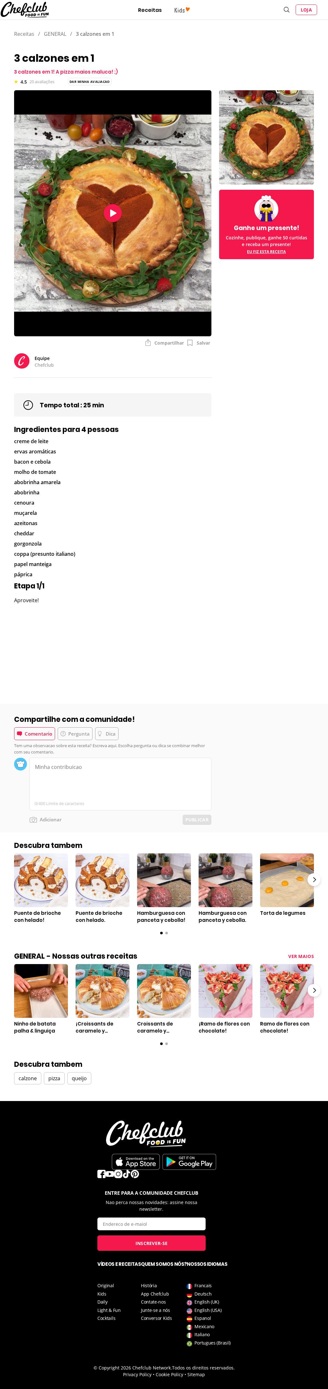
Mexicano (204, 1326)
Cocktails (106, 1318)
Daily (102, 1302)
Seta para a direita (314, 879)
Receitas (150, 10)
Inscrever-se (151, 1243)
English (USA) (207, 1310)
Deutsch (202, 1294)
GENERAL (55, 33)
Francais (203, 1285)
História (149, 1285)
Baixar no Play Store (189, 1162)
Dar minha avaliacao (90, 81)
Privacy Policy (137, 1374)
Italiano (202, 1334)
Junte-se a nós (155, 1310)
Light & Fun (109, 1310)
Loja (306, 10)
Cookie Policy (169, 1374)
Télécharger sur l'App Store (136, 1162)
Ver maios (301, 956)
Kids (101, 1294)
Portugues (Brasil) (212, 1343)
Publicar (197, 820)
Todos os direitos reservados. (203, 1368)
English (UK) (206, 1302)
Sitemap (196, 1374)
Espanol (202, 1318)
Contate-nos (153, 1302)
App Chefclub (155, 1294)
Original (105, 1285)
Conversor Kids (156, 1318)
